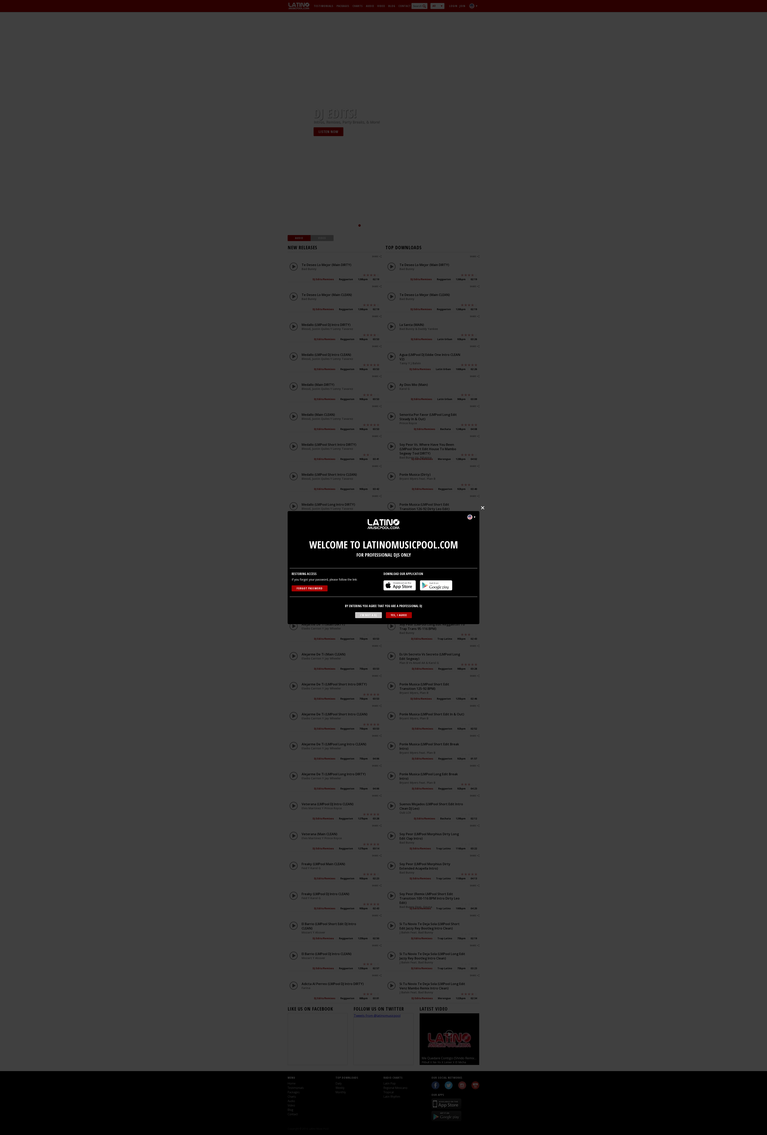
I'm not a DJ (368, 615)
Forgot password (310, 588)
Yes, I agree (399, 615)
